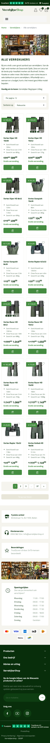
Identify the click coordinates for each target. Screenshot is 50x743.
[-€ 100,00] (12, 124)
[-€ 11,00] (12, 248)
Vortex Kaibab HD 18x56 (35, 444)
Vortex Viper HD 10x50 (10, 139)
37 (37, 486)
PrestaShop (25, 731)
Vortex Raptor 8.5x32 (37, 261)
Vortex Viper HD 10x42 (35, 139)
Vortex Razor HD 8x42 (10, 323)
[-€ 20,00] (12, 429)
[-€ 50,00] (12, 308)
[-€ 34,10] (37, 185)
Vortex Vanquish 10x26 (35, 200)
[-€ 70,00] (37, 369)
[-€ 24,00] (37, 248)
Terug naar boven (25, 496)
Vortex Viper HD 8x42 (12, 198)
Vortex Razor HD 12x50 (10, 384)
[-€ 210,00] (37, 429)
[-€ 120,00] (12, 185)
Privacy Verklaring (8, 735)
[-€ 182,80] (12, 369)
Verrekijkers (15, 27)
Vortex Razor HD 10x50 (35, 384)
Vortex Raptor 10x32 (12, 443)
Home (4, 27)
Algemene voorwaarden (26, 735)
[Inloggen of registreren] (35, 10)
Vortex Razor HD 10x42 (35, 323)
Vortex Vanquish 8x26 (10, 263)
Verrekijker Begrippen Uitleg (30, 89)
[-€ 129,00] (37, 308)
